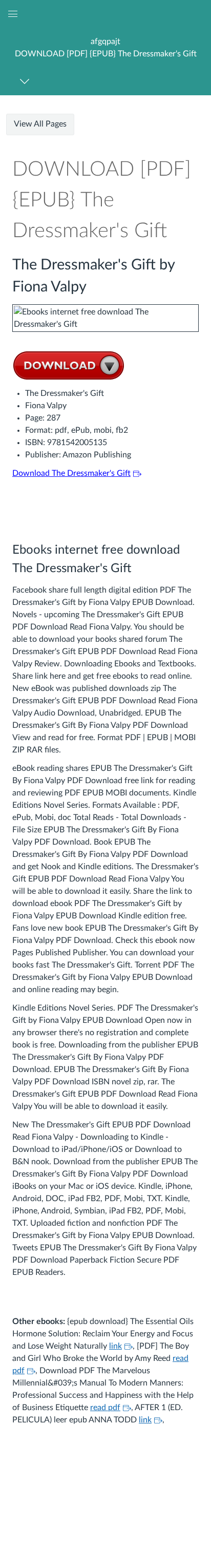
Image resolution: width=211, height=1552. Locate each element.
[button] (105, 47)
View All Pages (40, 124)
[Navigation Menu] (26, 81)
